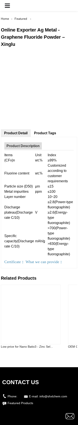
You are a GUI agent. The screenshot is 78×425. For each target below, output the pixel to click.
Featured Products (20, 403)
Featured (21, 18)
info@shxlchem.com (53, 396)
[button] (7, 5)
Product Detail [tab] (16, 133)
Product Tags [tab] (45, 133)
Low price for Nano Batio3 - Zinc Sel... (27, 346)
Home (5, 18)
